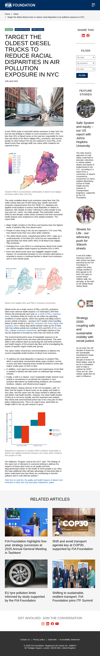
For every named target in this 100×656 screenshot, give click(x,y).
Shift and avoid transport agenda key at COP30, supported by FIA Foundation (73, 529)
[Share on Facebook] (88, 35)
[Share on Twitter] (83, 35)
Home (7, 14)
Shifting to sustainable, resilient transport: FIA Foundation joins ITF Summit (73, 581)
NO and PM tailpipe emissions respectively (33, 329)
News (16, 14)
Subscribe (52, 639)
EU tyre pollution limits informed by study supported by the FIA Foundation (26, 581)
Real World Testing (22, 30)
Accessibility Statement (70, 639)
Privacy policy (39, 639)
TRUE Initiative (37, 30)
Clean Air (9, 30)
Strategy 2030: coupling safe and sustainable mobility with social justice (85, 336)
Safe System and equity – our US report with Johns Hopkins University (85, 150)
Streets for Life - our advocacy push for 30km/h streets (85, 247)
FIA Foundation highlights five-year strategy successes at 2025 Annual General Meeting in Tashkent (26, 531)
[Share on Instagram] (43, 623)
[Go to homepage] (20, 5)
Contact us (25, 639)
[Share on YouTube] (57, 623)
